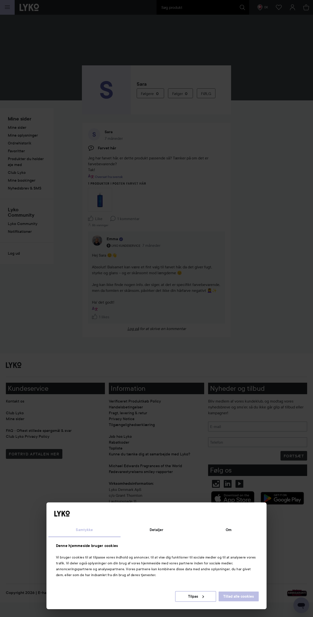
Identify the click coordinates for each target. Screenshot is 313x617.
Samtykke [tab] (84, 530)
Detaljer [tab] (157, 530)
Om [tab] (229, 530)
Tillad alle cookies (238, 596)
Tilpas (193, 596)
